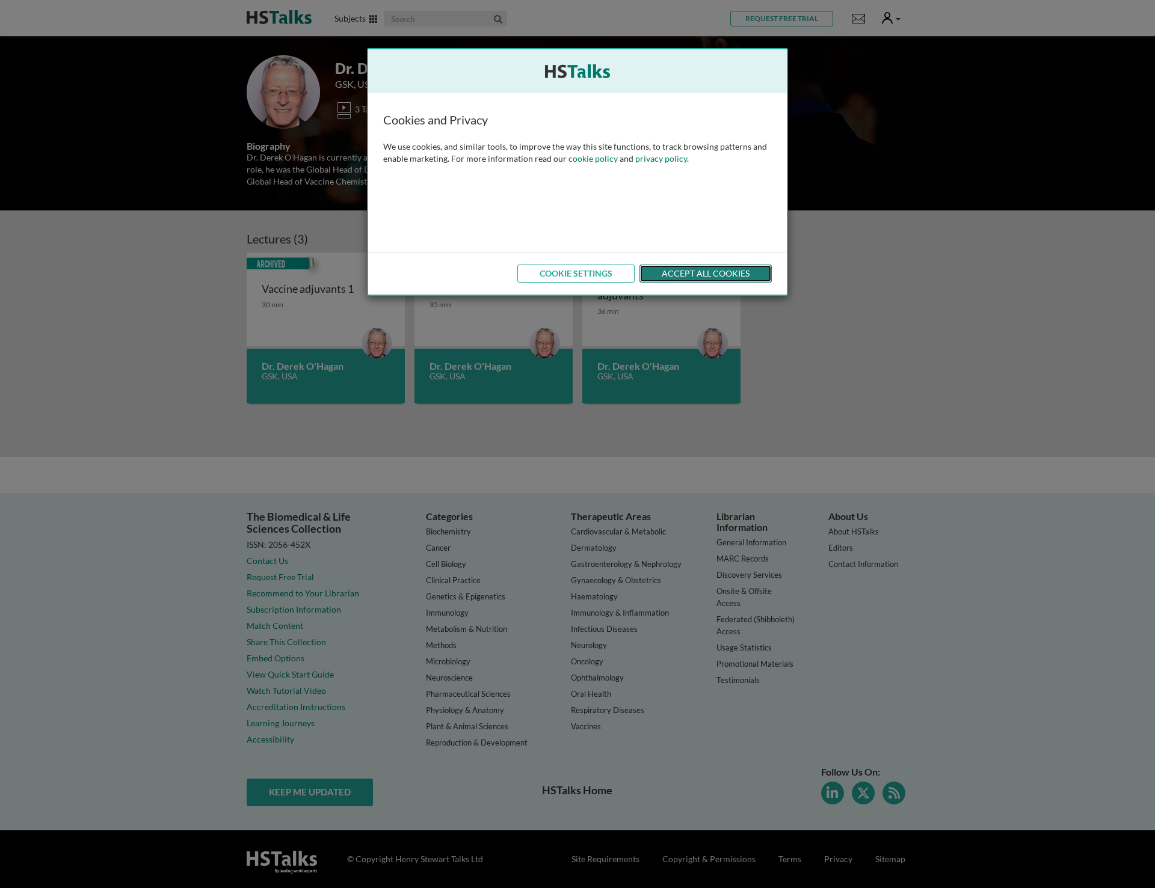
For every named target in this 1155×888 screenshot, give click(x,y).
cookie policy (593, 158)
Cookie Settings (576, 273)
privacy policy (661, 158)
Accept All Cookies (706, 273)
